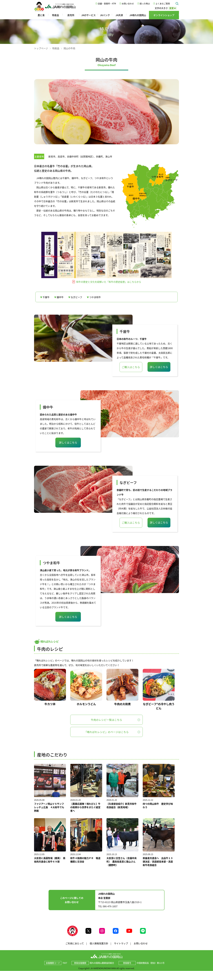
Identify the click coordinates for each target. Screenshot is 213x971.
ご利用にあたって (74, 943)
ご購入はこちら (131, 367)
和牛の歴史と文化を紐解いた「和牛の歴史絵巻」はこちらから (108, 281)
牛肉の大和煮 (122, 704)
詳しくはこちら (159, 367)
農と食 (41, 15)
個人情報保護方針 (99, 943)
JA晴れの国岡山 (137, 15)
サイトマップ (121, 943)
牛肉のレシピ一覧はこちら (106, 720)
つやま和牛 (95, 297)
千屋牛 (46, 297)
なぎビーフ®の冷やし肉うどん (158, 706)
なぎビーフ (76, 297)
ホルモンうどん (86, 704)
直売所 (70, 15)
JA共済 (119, 15)
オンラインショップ (163, 15)
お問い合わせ (128, 3)
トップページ (41, 48)
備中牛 (60, 297)
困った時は (145, 3)
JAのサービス (88, 15)
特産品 (55, 15)
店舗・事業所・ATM (107, 3)
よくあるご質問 (163, 3)
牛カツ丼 (49, 704)
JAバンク (105, 15)
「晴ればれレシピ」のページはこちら (106, 732)
